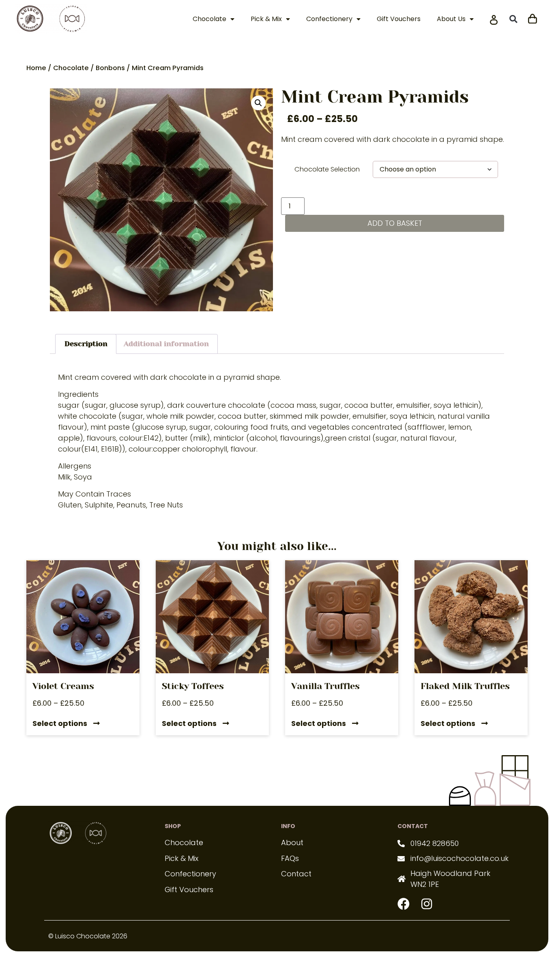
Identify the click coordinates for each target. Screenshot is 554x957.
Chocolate (209, 19)
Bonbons (110, 68)
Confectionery (329, 19)
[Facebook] (403, 904)
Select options (59, 723)
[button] (513, 19)
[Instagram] (427, 904)
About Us (451, 19)
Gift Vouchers (399, 19)
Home (36, 68)
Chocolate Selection (327, 169)
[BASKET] (532, 18)
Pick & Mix (266, 19)
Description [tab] (85, 344)
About (292, 842)
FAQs (290, 858)
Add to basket (394, 223)
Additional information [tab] (166, 344)
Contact (296, 874)
